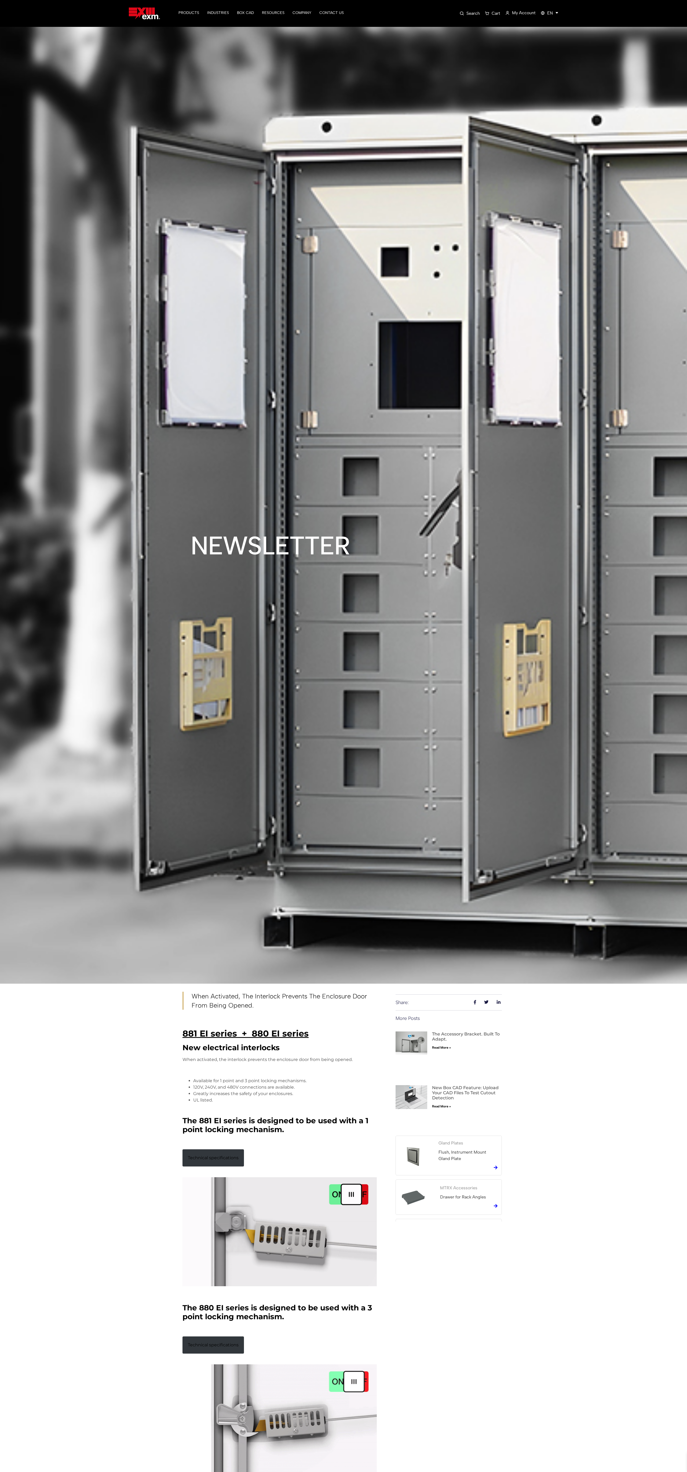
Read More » (441, 1047)
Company (302, 12)
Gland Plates (450, 1143)
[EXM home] (144, 14)
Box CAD (245, 12)
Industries (218, 12)
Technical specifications (213, 1157)
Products (188, 12)
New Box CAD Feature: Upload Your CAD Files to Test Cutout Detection (465, 1092)
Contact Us (331, 12)
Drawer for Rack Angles (463, 1197)
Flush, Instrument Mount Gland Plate (462, 1155)
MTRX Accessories (458, 1187)
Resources (273, 12)
